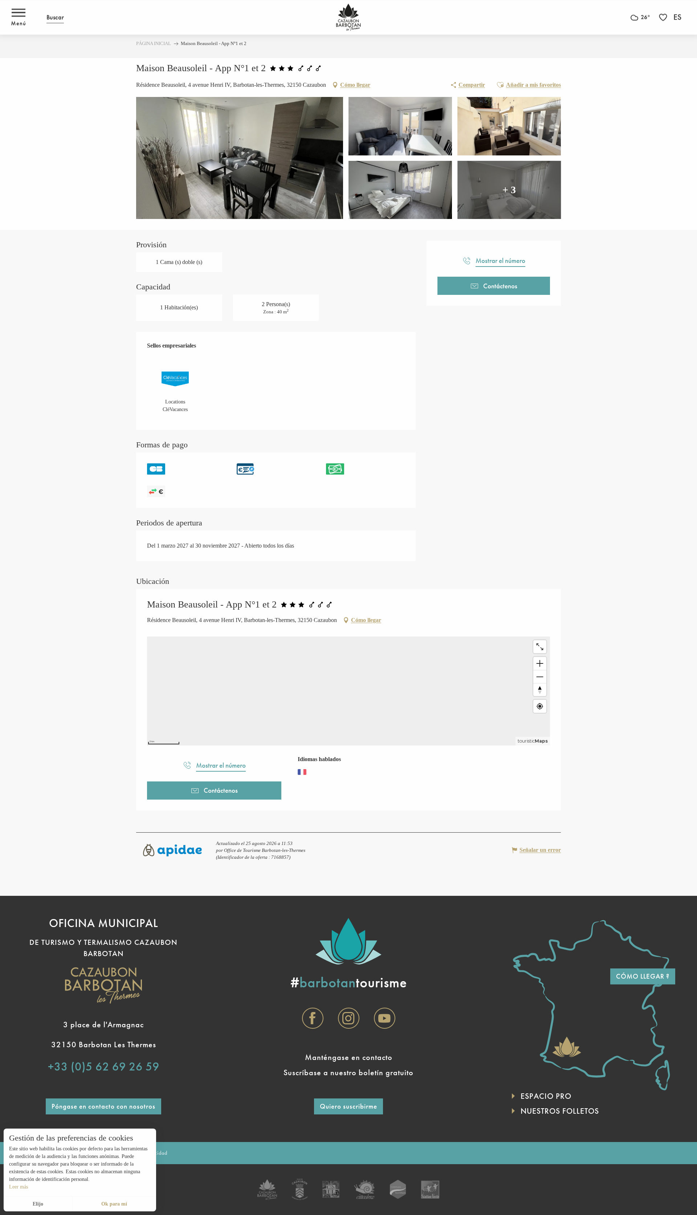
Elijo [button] (38, 1204)
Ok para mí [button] (114, 1204)
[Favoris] (664, 17)
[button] (55, 17)
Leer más (18, 1187)
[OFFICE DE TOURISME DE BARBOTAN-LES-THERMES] (348, 17)
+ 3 (509, 189)
